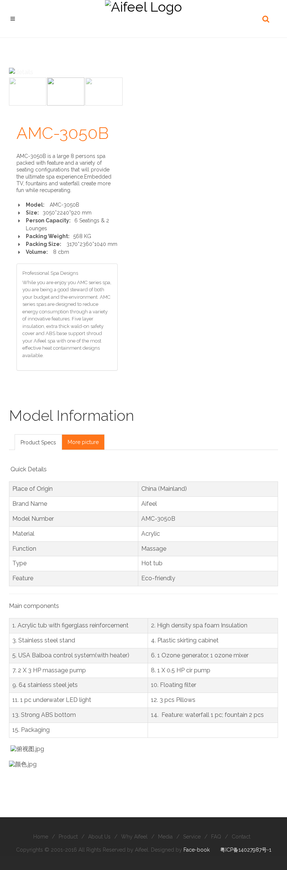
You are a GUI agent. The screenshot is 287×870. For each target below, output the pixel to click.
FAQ (216, 837)
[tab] (38, 442)
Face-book (196, 850)
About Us (99, 837)
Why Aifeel (134, 837)
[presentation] (38, 442)
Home (40, 837)
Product (68, 837)
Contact (241, 837)
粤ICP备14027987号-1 (245, 850)
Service (192, 837)
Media (165, 837)
